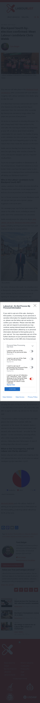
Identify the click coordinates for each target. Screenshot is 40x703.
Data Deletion (7, 397)
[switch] (31, 351)
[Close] (36, 306)
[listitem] (20, 346)
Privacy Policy (32, 397)
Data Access (20, 397)
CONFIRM (12, 389)
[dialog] (20, 351)
